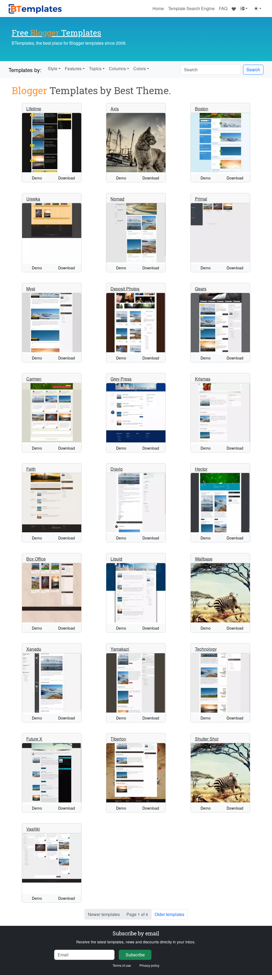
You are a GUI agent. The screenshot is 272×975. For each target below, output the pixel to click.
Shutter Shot (206, 739)
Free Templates (56, 32)
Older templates (169, 914)
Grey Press (120, 379)
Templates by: (24, 70)
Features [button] (73, 68)
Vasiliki (33, 829)
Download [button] (66, 178)
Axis (114, 109)
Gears (200, 289)
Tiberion (118, 739)
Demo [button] (37, 178)
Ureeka (33, 199)
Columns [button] (117, 68)
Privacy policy (149, 965)
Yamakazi (119, 649)
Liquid (116, 559)
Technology (206, 649)
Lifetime (33, 109)
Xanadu (33, 649)
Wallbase (203, 559)
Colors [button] (139, 68)
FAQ (223, 8)
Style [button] (52, 68)
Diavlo (116, 469)
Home (158, 8)
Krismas (202, 379)
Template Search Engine (191, 8)
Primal (201, 199)
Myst (30, 289)
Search (253, 69)
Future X (34, 739)
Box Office (36, 559)
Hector (201, 469)
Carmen (33, 379)
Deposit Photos (124, 289)
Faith (31, 469)
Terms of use (122, 965)
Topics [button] (95, 68)
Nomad (117, 199)
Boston (201, 109)
